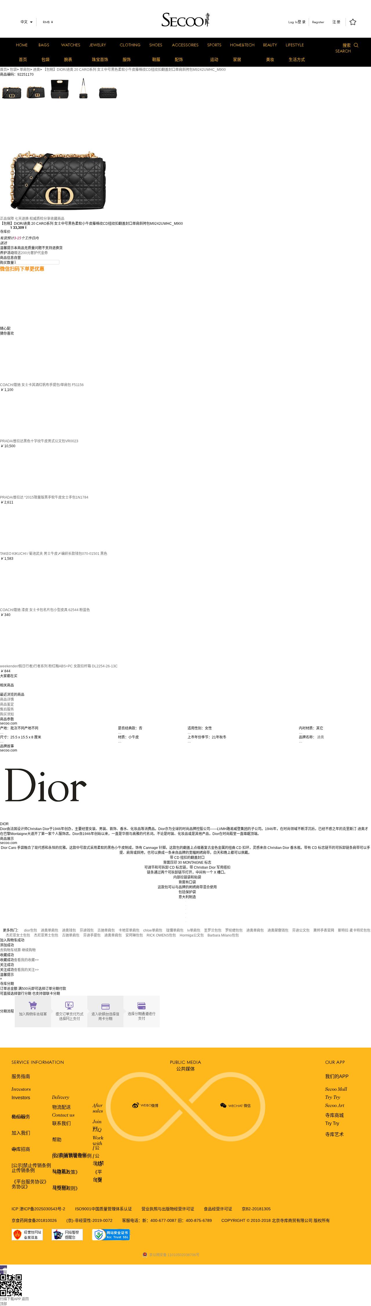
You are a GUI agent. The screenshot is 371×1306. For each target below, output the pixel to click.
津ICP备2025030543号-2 (42, 1209)
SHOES (155, 44)
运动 (214, 59)
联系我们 (61, 1123)
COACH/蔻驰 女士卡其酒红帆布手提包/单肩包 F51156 (42, 385)
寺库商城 (334, 1115)
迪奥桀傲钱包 (278, 930)
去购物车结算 (10, 950)
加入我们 (21, 1133)
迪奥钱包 (69, 930)
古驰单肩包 (106, 930)
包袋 (45, 59)
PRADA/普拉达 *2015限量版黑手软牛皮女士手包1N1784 (44, 497)
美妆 (270, 59)
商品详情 (7, 700)
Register (318, 22)
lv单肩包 (193, 930)
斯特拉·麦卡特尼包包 (354, 930)
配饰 (179, 59)
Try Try (332, 1097)
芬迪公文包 (301, 930)
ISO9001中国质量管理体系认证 (103, 1209)
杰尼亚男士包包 (46, 935)
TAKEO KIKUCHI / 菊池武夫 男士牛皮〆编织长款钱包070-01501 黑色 (53, 554)
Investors (21, 1089)
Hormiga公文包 (192, 935)
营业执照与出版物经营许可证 (167, 1209)
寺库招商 (21, 1149)
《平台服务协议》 (30, 1181)
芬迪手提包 (92, 935)
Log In (293, 22)
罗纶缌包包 (234, 930)
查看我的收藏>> (26, 960)
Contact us (63, 1115)
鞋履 (156, 59)
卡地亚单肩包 (129, 930)
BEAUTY (270, 44)
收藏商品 (57, 219)
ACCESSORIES (185, 44)
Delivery (60, 1097)
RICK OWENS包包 (161, 935)
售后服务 (7, 709)
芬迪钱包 (87, 930)
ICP (15, 1209)
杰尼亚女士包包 (18, 935)
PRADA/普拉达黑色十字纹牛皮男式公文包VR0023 (39, 441)
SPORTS (214, 44)
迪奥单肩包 (49, 930)
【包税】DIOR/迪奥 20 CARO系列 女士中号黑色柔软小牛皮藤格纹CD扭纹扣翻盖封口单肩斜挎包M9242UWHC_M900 (134, 70)
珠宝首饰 (100, 59)
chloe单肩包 (152, 930)
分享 (46, 219)
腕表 (68, 59)
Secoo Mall (336, 1089)
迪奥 (36, 70)
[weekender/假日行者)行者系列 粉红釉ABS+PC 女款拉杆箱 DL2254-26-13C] (23, 640)
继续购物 (29, 950)
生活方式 (297, 59)
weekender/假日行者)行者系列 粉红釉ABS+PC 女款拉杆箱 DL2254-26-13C (59, 666)
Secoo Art (334, 1106)
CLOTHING (130, 44)
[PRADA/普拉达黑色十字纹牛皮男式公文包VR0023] (23, 415)
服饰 (127, 59)
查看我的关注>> (26, 970)
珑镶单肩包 (174, 930)
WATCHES (70, 44)
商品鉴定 (7, 704)
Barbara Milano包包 (223, 935)
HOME (22, 44)
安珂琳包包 (134, 935)
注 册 (336, 22)
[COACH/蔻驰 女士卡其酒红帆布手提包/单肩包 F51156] (23, 358)
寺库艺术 (334, 1134)
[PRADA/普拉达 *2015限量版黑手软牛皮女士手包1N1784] (23, 471)
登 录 (301, 22)
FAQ (97, 1130)
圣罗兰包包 (212, 930)
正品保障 (7, 219)
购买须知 (7, 714)
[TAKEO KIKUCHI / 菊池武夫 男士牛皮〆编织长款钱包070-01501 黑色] (23, 527)
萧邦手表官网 (323, 930)
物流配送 (61, 1107)
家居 (237, 59)
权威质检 (36, 219)
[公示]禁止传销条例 (31, 1165)
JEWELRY (97, 44)
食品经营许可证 (218, 1209)
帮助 (56, 1139)
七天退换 (22, 219)
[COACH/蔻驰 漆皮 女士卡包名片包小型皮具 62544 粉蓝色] (23, 584)
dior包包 (30, 930)
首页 (23, 59)
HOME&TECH (242, 44)
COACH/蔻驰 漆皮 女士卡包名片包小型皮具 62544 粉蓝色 (45, 610)
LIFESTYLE (295, 44)
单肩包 (25, 70)
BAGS (44, 44)
